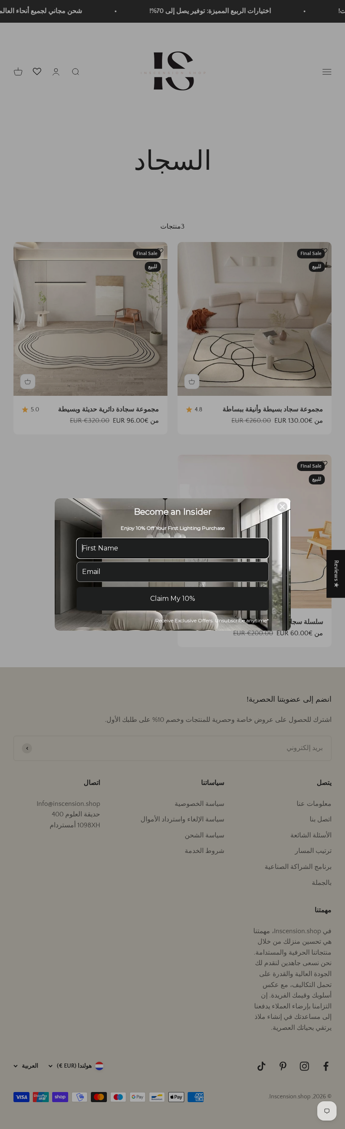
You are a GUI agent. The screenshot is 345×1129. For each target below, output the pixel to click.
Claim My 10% (172, 599)
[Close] (282, 507)
